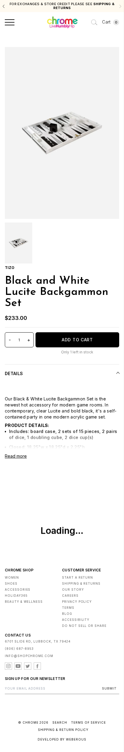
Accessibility (75, 619)
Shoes (11, 583)
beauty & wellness (24, 601)
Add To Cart (77, 339)
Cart (109, 21)
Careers (70, 595)
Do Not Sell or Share (84, 625)
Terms (68, 607)
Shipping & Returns (81, 583)
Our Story (73, 589)
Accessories (17, 589)
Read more (16, 456)
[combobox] (94, 22)
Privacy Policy (77, 601)
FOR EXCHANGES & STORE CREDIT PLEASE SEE (62, 6)
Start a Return (77, 577)
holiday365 (16, 595)
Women (12, 577)
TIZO (9, 267)
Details (14, 373)
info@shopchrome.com (29, 656)
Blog (67, 613)
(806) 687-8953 (19, 648)
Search (59, 722)
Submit (109, 688)
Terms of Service (88, 722)
